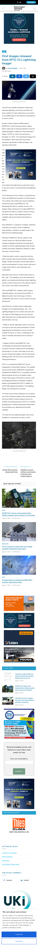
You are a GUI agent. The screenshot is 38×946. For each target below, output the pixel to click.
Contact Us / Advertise (9, 853)
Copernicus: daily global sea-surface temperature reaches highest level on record (24, 676)
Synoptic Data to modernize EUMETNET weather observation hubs (17, 581)
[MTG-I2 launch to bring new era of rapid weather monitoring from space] (19, 531)
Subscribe (31, 2)
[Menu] (3, 8)
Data (4, 51)
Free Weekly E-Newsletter (10, 864)
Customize (19, 941)
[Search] (34, 8)
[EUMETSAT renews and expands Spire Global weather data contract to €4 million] (19, 498)
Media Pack (5, 860)
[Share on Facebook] (19, 76)
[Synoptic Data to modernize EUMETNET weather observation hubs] (19, 565)
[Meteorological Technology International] (19, 8)
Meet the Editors (7, 857)
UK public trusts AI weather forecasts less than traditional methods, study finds (24, 700)
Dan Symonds (13, 68)
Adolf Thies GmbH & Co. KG (19, 832)
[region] (19, 927)
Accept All (19, 934)
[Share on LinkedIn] (12, 76)
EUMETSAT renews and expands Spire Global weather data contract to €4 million (18, 514)
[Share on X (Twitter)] (26, 76)
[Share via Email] (33, 76)
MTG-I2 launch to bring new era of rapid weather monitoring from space (17, 547)
